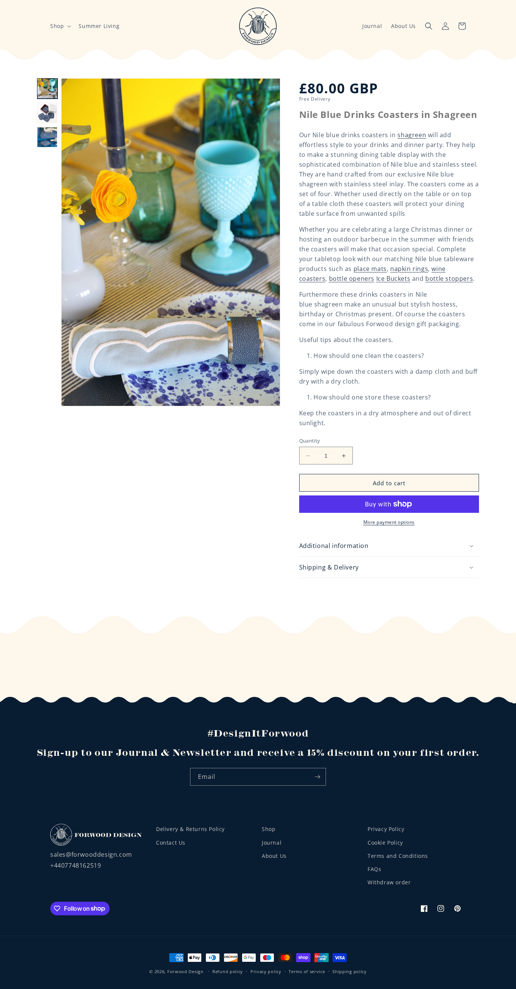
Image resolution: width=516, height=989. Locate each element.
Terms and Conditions (398, 855)
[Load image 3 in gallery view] (47, 137)
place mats (370, 269)
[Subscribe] (317, 777)
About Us (403, 25)
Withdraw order (389, 881)
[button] (60, 26)
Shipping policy (349, 971)
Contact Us (170, 842)
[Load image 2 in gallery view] (47, 112)
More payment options (389, 522)
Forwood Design (185, 971)
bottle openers (351, 278)
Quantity (309, 440)
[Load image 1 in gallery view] (47, 88)
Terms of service (307, 971)
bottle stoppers (449, 278)
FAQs (374, 868)
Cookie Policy (385, 842)
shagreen (411, 135)
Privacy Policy (386, 829)
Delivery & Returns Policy (190, 829)
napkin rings (409, 269)
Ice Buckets (393, 278)
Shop (268, 829)
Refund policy (227, 971)
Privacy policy (265, 971)
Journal (372, 25)
